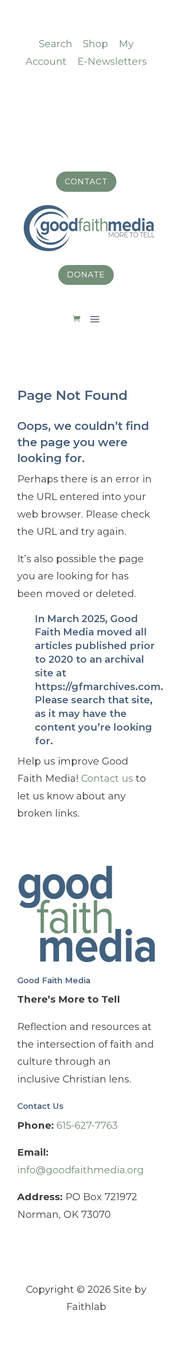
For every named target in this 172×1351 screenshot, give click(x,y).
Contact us (107, 778)
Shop (95, 44)
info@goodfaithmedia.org (80, 1170)
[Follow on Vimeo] (68, 90)
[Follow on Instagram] (51, 90)
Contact (86, 182)
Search (55, 44)
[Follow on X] (121, 90)
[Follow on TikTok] (86, 90)
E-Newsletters (112, 61)
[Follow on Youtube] (139, 90)
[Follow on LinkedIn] (104, 90)
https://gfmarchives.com (98, 687)
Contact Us (40, 1106)
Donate (86, 275)
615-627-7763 (87, 1125)
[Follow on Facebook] (33, 90)
